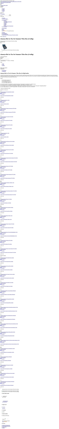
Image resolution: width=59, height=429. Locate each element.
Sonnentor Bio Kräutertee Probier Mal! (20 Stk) (7, 335)
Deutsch (3, 8)
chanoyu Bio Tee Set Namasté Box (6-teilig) (6, 95)
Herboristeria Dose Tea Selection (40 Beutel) (6, 385)
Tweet (3, 64)
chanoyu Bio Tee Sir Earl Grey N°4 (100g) (6, 153)
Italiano (3, 11)
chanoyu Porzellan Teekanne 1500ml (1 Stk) (6, 186)
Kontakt (9, 2)
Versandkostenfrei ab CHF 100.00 (16, 1)
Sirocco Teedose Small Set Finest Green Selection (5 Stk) (8, 327)
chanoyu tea (4, 36)
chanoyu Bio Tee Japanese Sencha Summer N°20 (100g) (8, 161)
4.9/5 (3, 421)
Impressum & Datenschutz (6, 425)
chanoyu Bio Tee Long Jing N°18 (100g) (6, 120)
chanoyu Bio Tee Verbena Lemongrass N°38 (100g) (8, 112)
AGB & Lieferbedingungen (6, 426)
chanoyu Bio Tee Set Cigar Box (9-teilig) (6, 211)
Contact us (1, 3)
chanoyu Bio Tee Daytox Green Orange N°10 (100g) (8, 252)
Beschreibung (4, 70)
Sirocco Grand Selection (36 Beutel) (5, 360)
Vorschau (2, 102)
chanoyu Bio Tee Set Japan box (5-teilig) (6, 368)
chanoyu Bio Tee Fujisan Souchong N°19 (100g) (7, 178)
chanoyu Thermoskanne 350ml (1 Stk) (6, 219)
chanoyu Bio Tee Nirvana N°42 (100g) (6, 128)
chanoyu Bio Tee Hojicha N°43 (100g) (6, 244)
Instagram (3, 408)
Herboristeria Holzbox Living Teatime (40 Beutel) (7, 294)
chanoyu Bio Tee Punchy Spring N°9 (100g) (6, 227)
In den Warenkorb (3, 60)
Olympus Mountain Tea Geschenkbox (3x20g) (7, 352)
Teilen (3, 63)
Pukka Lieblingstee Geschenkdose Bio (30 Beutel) (7, 319)
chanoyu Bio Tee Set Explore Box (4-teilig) (6, 261)
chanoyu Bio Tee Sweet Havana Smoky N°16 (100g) (8, 194)
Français (3, 10)
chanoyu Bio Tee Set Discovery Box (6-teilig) (7, 145)
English (3, 9)
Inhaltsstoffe (4, 71)
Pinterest (3, 65)
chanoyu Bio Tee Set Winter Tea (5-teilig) (6, 286)
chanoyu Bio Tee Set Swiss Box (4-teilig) (6, 269)
